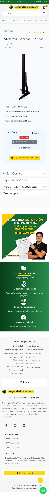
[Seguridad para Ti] (24, 392)
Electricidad (18, 346)
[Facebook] (6, 426)
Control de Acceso (34, 353)
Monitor (38, 20)
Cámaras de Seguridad (13, 350)
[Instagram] (15, 426)
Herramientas (17, 374)
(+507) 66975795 (12, 447)
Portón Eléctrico (33, 357)
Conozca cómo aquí (14, 1)
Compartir (38, 133)
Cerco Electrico (32, 346)
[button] (40, 480)
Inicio (4, 20)
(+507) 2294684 (12, 438)
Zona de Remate (33, 367)
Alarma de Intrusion (34, 350)
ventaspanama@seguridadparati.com (24, 397)
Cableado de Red (16, 370)
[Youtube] (24, 426)
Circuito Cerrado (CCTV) (13, 353)
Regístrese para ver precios (25, 142)
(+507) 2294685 (12, 443)
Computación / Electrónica (21, 20)
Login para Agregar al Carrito (25, 158)
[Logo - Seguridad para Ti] (24, 7)
